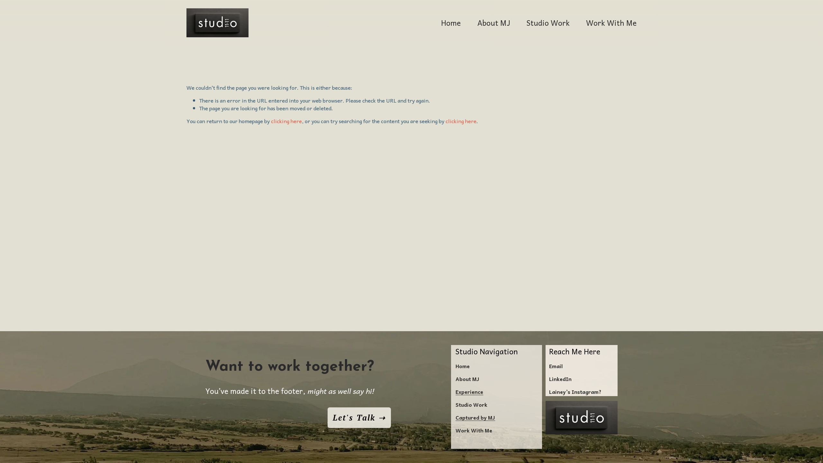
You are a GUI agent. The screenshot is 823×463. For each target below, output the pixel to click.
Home (451, 23)
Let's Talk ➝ (359, 418)
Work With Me (611, 23)
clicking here (286, 121)
